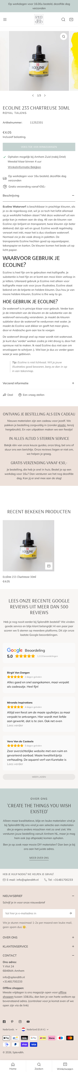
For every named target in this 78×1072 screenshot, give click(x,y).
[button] (71, 19)
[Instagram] (20, 1021)
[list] (39, 65)
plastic (62, 425)
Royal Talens (15, 113)
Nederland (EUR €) (36, 1029)
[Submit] (70, 913)
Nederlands (8, 1029)
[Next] (44, 95)
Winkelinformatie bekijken (24, 167)
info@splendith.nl (28, 879)
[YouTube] (28, 1021)
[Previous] (33, 95)
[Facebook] (4, 1021)
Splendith (18, 1052)
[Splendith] (39, 19)
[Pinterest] (12, 1021)
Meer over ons (39, 857)
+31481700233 (63, 879)
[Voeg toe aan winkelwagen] (48, 566)
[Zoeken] (63, 19)
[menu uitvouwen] (5, 19)
